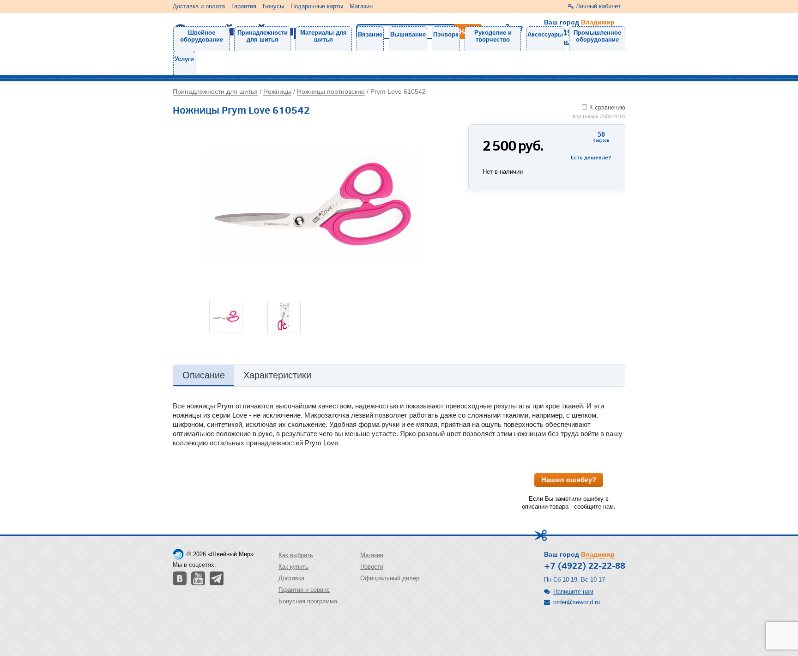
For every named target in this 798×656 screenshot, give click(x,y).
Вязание (370, 34)
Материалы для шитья (323, 36)
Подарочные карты (316, 6)
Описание (203, 375)
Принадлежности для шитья (262, 36)
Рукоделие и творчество (493, 36)
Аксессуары (545, 34)
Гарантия (243, 6)
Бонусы (273, 6)
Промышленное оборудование (597, 36)
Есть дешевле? (591, 157)
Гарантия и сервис (304, 589)
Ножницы (277, 91)
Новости (371, 566)
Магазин (361, 6)
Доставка (291, 578)
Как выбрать (295, 555)
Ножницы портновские (331, 91)
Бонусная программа (307, 601)
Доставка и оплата (199, 6)
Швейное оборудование (201, 36)
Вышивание (408, 34)
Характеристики (277, 375)
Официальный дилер (389, 578)
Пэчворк (446, 34)
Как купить (293, 566)
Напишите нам (573, 591)
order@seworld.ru (576, 602)
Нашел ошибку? (568, 480)
